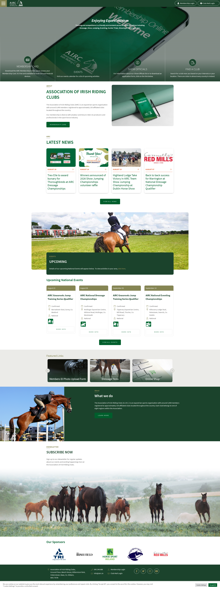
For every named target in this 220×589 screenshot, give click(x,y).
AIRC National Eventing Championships (158, 297)
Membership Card (58, 124)
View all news (110, 201)
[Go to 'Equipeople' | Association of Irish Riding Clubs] (110, 554)
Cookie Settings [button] (201, 585)
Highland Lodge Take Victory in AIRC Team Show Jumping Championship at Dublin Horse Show (125, 182)
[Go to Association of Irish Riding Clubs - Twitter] (143, 571)
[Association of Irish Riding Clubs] (11, 3)
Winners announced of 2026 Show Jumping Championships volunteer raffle (93, 180)
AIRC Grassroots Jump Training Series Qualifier (60, 297)
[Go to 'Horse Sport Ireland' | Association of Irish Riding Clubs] (84, 554)
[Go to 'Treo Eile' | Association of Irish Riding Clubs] (161, 554)
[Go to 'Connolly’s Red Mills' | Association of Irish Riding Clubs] (135, 554)
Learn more (103, 415)
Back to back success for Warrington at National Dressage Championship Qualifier (157, 182)
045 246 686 (98, 569)
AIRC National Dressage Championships (92, 297)
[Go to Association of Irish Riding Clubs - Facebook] (136, 571)
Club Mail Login (209, 3)
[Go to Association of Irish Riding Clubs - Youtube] (156, 571)
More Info (61, 329)
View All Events (110, 342)
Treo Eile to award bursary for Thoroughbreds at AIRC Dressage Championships (61, 182)
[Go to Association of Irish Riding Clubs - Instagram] (150, 571)
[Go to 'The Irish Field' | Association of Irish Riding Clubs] (59, 554)
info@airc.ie (98, 573)
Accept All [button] (213, 585)
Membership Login (187, 3)
